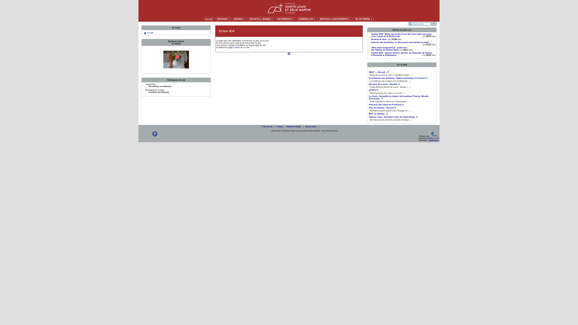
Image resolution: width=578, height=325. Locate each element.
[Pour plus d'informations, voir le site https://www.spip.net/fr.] (434, 136)
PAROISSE (223, 19)
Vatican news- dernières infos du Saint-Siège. (392, 117)
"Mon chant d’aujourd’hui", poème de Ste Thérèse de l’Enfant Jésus (388, 48)
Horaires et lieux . (379, 39)
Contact (236, 47)
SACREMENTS (285, 19)
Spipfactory (434, 140)
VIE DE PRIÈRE (363, 19)
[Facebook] (289, 54)
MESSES (239, 19)
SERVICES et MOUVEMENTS (335, 19)
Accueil (209, 19)
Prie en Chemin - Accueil (381, 108)
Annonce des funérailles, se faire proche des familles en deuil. (400, 42)
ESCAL (430, 138)
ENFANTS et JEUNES (261, 19)
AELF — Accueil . (378, 72)
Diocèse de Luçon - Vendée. (383, 84)
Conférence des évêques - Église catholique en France (397, 78)
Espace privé (311, 127)
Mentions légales (294, 127)
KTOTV (372, 90)
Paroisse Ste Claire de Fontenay (385, 104)
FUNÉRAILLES (306, 19)
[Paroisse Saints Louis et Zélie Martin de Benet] (289, 7)
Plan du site (268, 127)
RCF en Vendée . (377, 114)
